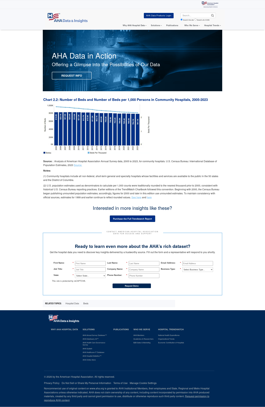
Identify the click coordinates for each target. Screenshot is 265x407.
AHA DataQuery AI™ (90, 339)
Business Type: (171, 269)
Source (78, 165)
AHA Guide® (87, 348)
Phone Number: (117, 275)
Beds (85, 303)
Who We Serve (141, 329)
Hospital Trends (211, 25)
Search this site (188, 20)
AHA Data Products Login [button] (158, 15)
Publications (172, 25)
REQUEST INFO (71, 76)
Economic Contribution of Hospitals (171, 342)
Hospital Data (72, 303)
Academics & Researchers (143, 339)
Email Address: (171, 263)
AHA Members (138, 335)
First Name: (63, 263)
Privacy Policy (52, 383)
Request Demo (132, 286)
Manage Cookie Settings (143, 383)
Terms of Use (120, 383)
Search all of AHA (203, 20)
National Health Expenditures (169, 335)
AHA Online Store (89, 360)
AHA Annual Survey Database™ (95, 335)
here (149, 197)
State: (63, 275)
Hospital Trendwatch (171, 329)
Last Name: (117, 263)
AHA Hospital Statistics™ (92, 356)
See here (136, 197)
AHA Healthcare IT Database (93, 352)
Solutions (89, 329)
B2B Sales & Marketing (141, 342)
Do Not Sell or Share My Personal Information (86, 383)
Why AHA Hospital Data (64, 329)
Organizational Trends (166, 339)
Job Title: (63, 269)
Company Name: (117, 269)
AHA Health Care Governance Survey (94, 343)
